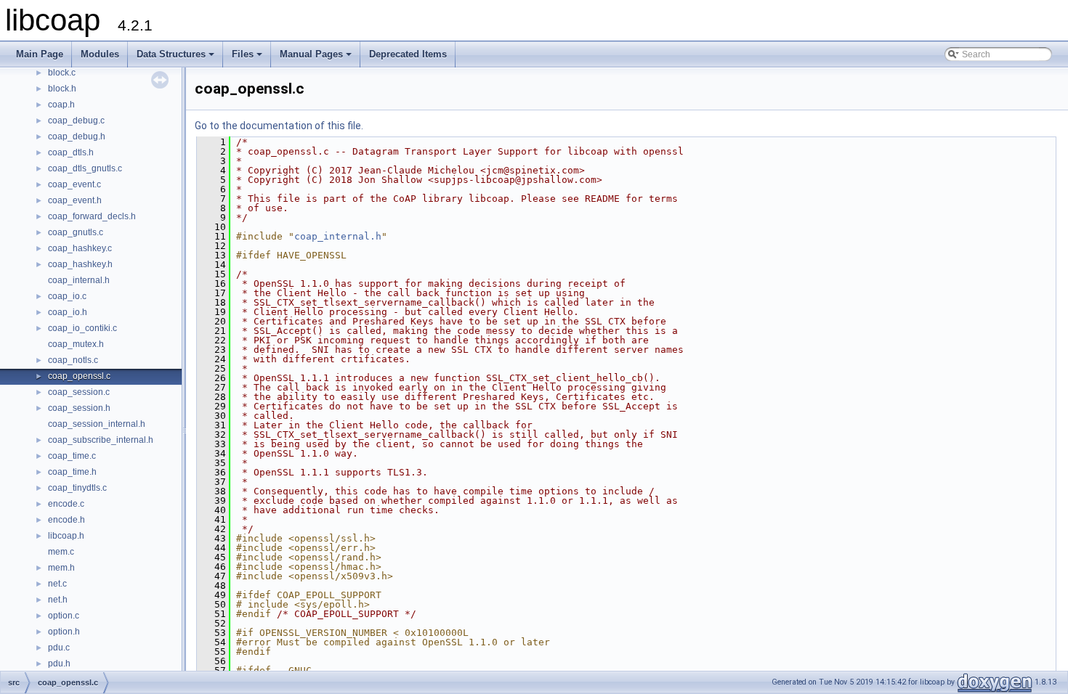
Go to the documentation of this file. (279, 125)
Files (248, 58)
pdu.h (59, 663)
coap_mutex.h (76, 344)
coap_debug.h (76, 136)
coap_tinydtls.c (77, 488)
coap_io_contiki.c (82, 328)
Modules (100, 54)
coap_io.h (67, 312)
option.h (64, 631)
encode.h (66, 520)
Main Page (39, 54)
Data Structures (177, 58)
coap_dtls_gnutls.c (85, 168)
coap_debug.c (76, 120)
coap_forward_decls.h (92, 216)
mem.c (61, 552)
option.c (63, 616)
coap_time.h (72, 472)
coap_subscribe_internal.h (100, 440)
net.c (57, 584)
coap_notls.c (73, 360)
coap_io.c (67, 296)
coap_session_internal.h (96, 424)
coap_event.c (74, 184)
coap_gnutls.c (75, 232)
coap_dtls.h (71, 152)
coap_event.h (75, 200)
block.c (62, 73)
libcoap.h (66, 536)
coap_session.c (79, 392)
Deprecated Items (408, 54)
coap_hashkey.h (80, 264)
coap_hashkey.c (80, 248)
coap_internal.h (79, 280)
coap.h (61, 104)
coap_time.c (72, 456)
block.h (62, 88)
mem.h (61, 568)
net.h (58, 600)
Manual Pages (317, 58)
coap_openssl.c (79, 376)
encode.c (66, 504)
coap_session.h (79, 408)
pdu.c (59, 647)
